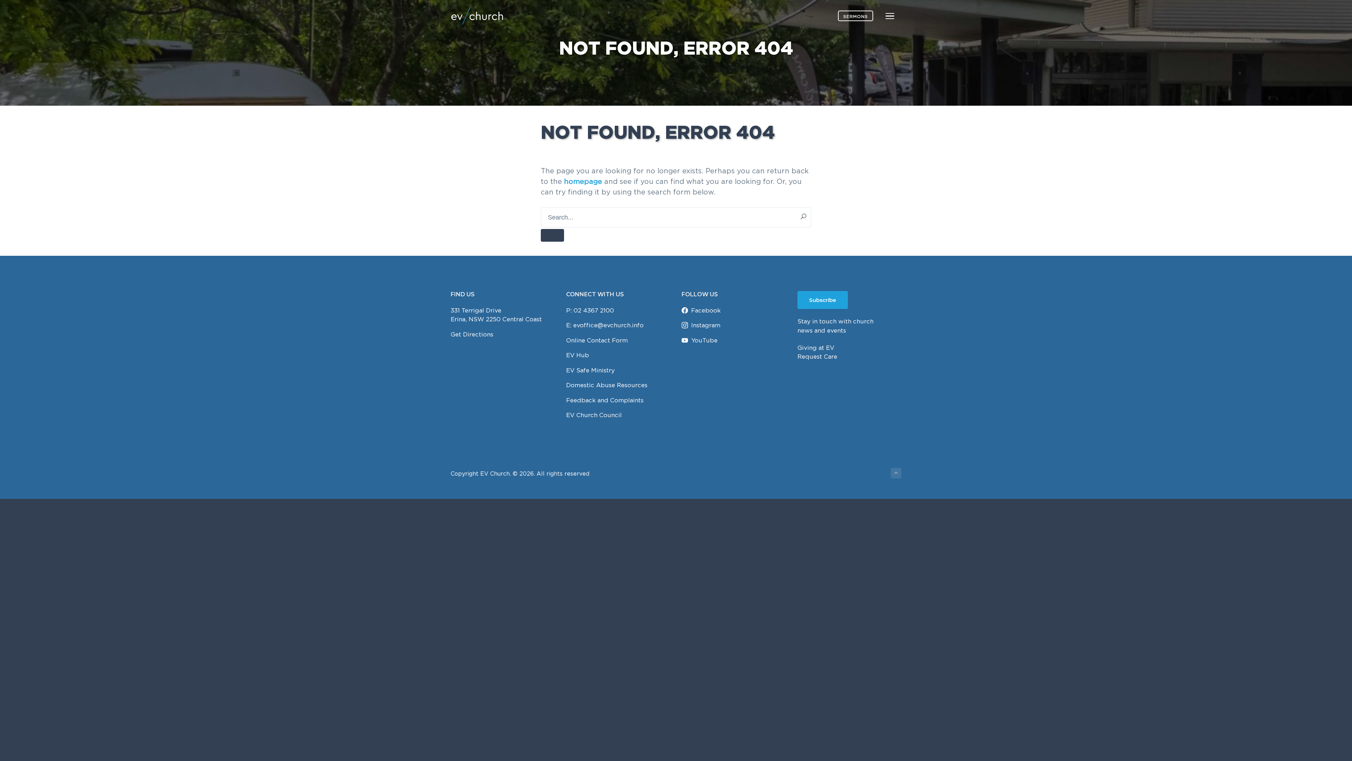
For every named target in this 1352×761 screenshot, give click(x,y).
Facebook (706, 310)
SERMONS (855, 16)
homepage (583, 181)
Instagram (705, 325)
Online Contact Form (597, 340)
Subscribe (822, 300)
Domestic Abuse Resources (606, 385)
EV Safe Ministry (590, 370)
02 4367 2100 (594, 310)
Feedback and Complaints (605, 400)
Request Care (817, 356)
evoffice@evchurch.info (608, 325)
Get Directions (472, 334)
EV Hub (577, 355)
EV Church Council (594, 415)
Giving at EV (815, 348)
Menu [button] (881, 15)
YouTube (704, 340)
